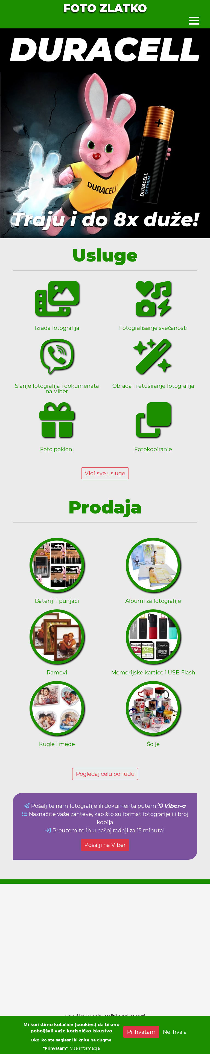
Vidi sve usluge (105, 473)
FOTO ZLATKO (105, 8)
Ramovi (56, 672)
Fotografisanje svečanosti (153, 328)
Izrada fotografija (57, 328)
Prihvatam (141, 1032)
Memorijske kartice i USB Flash (153, 672)
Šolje (153, 744)
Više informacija (85, 1048)
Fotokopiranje (153, 449)
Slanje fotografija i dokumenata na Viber (57, 389)
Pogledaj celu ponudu (105, 774)
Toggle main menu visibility (193, 19)
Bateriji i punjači (57, 601)
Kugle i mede (57, 744)
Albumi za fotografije (153, 601)
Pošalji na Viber (105, 845)
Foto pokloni (57, 449)
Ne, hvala (175, 1032)
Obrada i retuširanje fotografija (153, 386)
